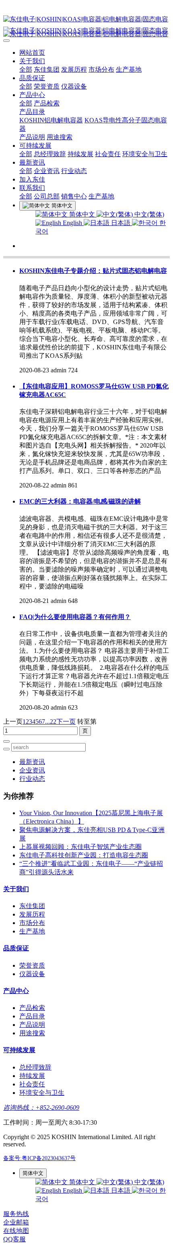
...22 (50, 721)
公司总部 (47, 196)
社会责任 (108, 154)
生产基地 (129, 69)
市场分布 (101, 69)
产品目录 (32, 111)
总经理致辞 (50, 154)
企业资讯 (47, 170)
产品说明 (32, 137)
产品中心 (32, 94)
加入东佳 (32, 179)
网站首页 (32, 52)
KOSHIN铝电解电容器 (51, 120)
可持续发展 (35, 145)
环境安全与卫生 (144, 154)
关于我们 (32, 61)
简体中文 (82, 214)
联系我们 (32, 187)
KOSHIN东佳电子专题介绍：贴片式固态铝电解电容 (93, 270)
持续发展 (80, 154)
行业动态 (74, 170)
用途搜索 (59, 137)
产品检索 (47, 103)
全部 (25, 69)
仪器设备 (74, 86)
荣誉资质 (47, 86)
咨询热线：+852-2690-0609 (41, 1107)
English (72, 222)
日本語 (120, 222)
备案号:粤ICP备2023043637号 (39, 1158)
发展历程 (74, 69)
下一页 (66, 721)
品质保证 (32, 77)
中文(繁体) (148, 214)
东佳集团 (47, 69)
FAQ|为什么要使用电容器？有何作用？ (75, 616)
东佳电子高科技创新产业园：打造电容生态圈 (83, 855)
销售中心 (74, 196)
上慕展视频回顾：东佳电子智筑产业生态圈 (80, 846)
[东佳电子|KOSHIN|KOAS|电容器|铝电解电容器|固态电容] (86, 19)
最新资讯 (32, 162)
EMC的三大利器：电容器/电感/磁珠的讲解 (80, 501)
